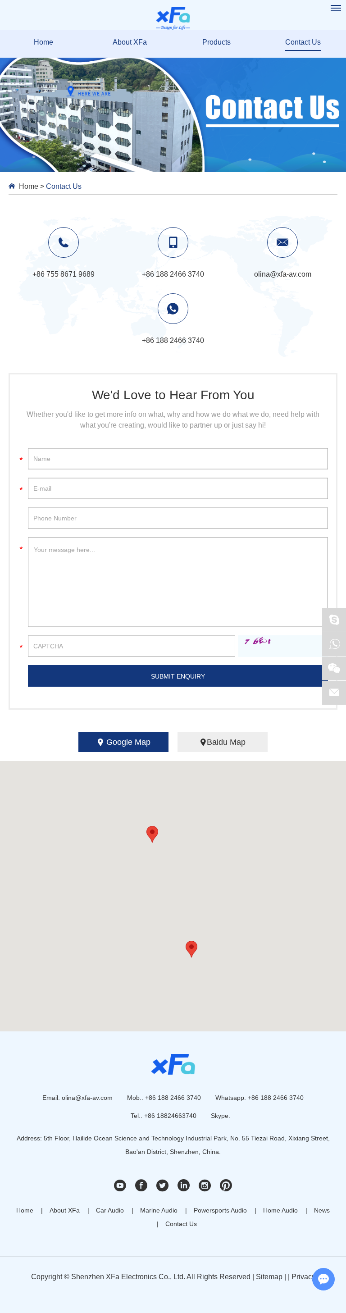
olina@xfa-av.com (87, 1097)
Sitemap (269, 1277)
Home (43, 42)
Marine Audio (159, 1210)
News (322, 1210)
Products (216, 42)
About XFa (130, 42)
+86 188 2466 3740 (173, 340)
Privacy (303, 1277)
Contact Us (303, 42)
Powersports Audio (220, 1210)
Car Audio (110, 1210)
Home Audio (280, 1210)
